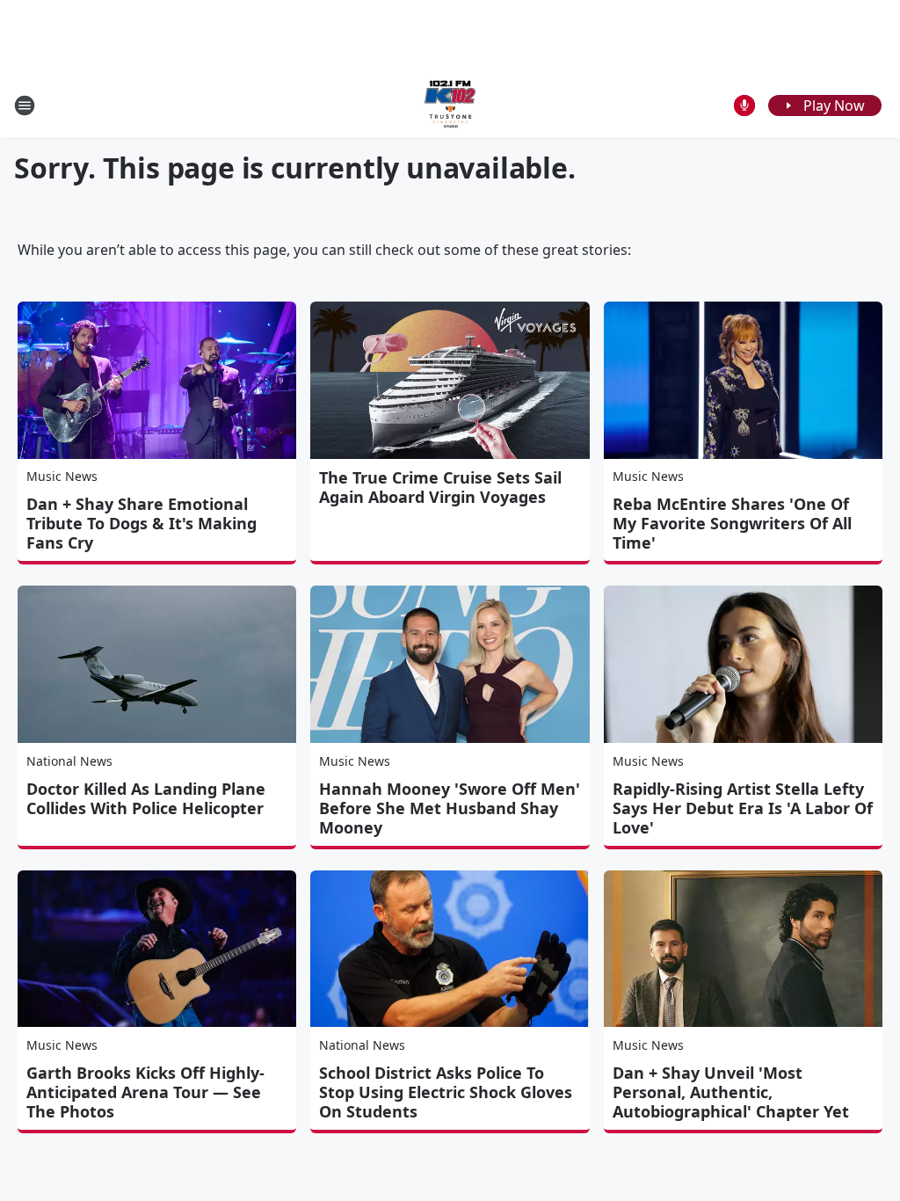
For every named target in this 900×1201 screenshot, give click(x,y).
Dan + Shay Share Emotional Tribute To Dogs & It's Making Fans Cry (141, 523)
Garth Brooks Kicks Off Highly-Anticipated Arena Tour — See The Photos (145, 1092)
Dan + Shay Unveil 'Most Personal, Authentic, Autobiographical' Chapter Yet (731, 1092)
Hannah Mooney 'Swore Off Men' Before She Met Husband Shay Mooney (449, 808)
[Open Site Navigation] (24, 105)
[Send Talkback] (744, 105)
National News (69, 761)
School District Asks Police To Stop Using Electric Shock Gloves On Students (445, 1092)
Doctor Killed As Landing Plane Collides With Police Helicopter (145, 798)
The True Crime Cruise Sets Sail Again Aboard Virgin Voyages (440, 487)
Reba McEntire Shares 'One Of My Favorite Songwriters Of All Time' (732, 523)
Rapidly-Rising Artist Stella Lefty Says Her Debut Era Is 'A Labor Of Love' (743, 808)
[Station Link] (450, 105)
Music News (62, 476)
